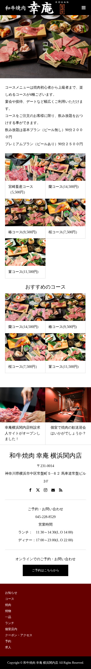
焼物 (8, 611)
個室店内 (11, 629)
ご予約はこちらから (45, 570)
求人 (8, 647)
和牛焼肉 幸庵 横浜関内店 (45, 455)
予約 (8, 641)
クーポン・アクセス (18, 635)
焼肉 (8, 605)
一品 (8, 617)
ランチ (9, 623)
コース (9, 599)
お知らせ (11, 593)
